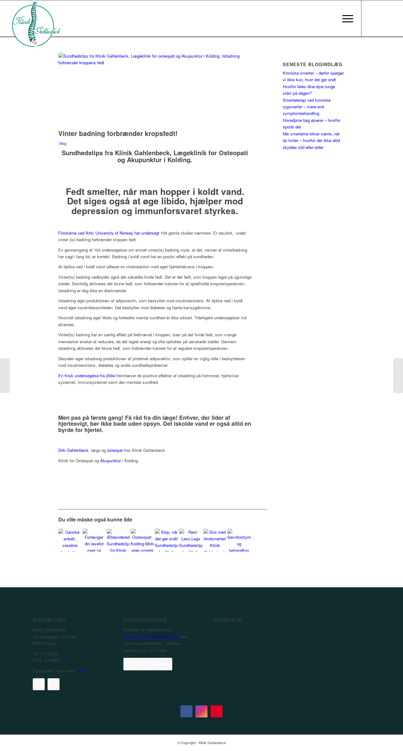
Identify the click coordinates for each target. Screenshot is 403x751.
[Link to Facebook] (371, 18)
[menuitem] (345, 18)
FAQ (81, 671)
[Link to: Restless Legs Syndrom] (190, 540)
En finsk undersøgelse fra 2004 (86, 375)
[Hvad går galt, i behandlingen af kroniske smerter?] (398, 375)
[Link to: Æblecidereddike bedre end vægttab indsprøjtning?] (118, 540)
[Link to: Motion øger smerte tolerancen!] (142, 540)
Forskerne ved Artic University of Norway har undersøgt (108, 233)
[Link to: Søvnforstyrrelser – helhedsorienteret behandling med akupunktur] (239, 540)
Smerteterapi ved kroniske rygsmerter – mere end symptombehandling (307, 107)
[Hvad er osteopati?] (5, 375)
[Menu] (345, 18)
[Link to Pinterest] (390, 18)
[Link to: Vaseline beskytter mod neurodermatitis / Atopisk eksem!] (70, 540)
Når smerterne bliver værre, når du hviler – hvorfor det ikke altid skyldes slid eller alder (311, 140)
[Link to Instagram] (380, 18)
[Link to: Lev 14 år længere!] (94, 540)
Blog (63, 143)
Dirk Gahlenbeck (73, 450)
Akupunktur (110, 461)
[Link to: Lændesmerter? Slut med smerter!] (215, 540)
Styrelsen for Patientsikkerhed (151, 637)
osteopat (115, 450)
